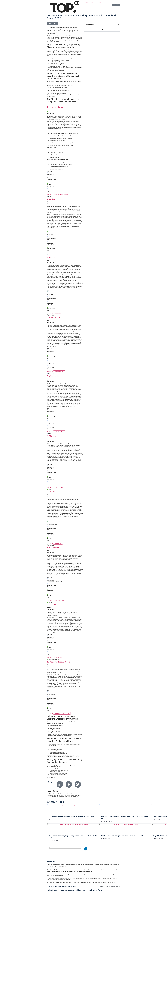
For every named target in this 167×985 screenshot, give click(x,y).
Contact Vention (58, 253)
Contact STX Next (58, 487)
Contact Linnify (58, 543)
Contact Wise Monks (59, 431)
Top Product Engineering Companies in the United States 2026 (71, 816)
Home (86, 2)
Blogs (92, 2)
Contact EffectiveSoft (59, 371)
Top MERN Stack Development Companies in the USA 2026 (122, 836)
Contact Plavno (58, 313)
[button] (118, 24)
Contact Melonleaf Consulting (61, 194)
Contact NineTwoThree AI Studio (61, 713)
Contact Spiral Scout (59, 600)
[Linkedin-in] (85, 848)
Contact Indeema (58, 657)
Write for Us (98, 2)
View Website (50, 194)
